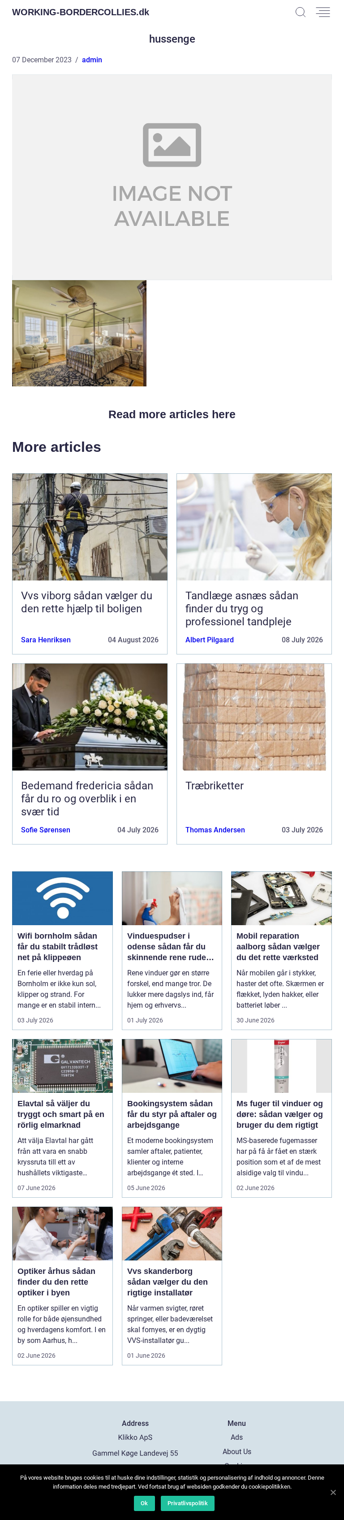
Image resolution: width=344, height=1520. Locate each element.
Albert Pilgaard (209, 640)
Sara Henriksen (46, 640)
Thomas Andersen (215, 830)
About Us (237, 1451)
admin (92, 60)
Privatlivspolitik (188, 1503)
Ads (237, 1437)
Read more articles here (172, 414)
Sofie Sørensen (45, 830)
